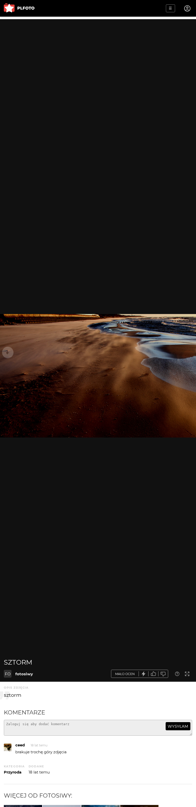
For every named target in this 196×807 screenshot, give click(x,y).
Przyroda (12, 772)
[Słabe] (163, 674)
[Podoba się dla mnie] (153, 674)
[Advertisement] (98, 55)
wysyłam (178, 726)
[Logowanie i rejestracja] (187, 8)
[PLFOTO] (19, 8)
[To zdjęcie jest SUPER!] (144, 674)
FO (8, 673)
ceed (20, 745)
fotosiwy (24, 673)
